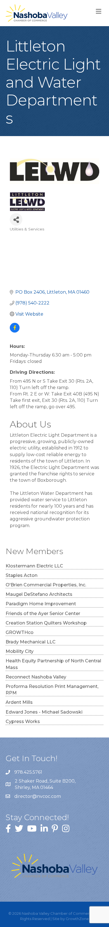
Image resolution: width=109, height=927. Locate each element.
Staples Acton (21, 575)
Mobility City (20, 651)
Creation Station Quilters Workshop (46, 623)
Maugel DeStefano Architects (39, 594)
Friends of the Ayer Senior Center (43, 613)
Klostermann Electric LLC (34, 566)
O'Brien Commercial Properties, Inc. (46, 584)
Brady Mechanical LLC (31, 642)
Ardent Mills (19, 702)
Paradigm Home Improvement (41, 603)
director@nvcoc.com (37, 796)
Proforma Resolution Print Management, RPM (52, 689)
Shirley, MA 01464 (46, 784)
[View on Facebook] (15, 331)
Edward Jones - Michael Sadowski (44, 712)
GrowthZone (77, 918)
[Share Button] (16, 219)
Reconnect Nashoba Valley (36, 677)
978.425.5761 (28, 772)
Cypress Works (23, 721)
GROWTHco (20, 632)
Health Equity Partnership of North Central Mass (53, 664)
